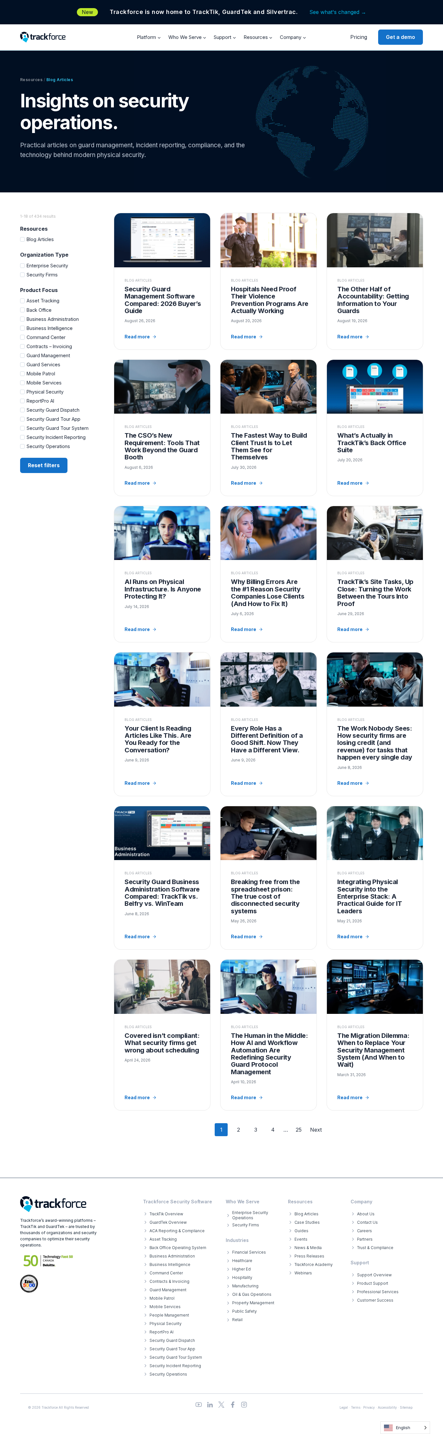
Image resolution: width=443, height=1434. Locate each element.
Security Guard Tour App (53, 419)
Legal (344, 1407)
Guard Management (48, 355)
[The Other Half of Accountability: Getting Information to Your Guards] (375, 281)
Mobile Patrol (41, 373)
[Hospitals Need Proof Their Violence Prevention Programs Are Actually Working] (269, 281)
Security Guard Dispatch (53, 410)
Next (316, 1129)
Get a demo (400, 37)
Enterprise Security (47, 265)
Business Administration (53, 319)
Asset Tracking (43, 300)
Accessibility (387, 1407)
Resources (31, 79)
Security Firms (42, 274)
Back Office (39, 310)
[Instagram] (244, 1405)
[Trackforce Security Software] (53, 1204)
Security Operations (48, 446)
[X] (221, 1405)
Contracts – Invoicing (49, 346)
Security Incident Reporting (56, 437)
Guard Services (43, 364)
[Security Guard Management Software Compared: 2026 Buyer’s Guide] (162, 281)
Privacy (369, 1407)
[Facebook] (233, 1405)
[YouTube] (199, 1405)
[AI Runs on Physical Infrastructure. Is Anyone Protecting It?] (162, 574)
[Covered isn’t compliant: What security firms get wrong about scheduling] (162, 1035)
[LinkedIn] (210, 1405)
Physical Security (45, 392)
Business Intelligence (50, 328)
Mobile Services (44, 382)
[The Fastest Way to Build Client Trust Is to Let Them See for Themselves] (269, 428)
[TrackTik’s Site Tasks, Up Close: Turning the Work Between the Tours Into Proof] (375, 574)
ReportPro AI (40, 401)
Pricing (358, 37)
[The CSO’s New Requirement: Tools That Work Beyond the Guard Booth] (162, 428)
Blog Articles (40, 239)
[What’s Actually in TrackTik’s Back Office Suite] (375, 428)
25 (299, 1129)
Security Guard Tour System (58, 428)
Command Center (46, 337)
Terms (355, 1407)
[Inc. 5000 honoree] (48, 1260)
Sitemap (406, 1407)
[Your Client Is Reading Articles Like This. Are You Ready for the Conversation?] (162, 724)
